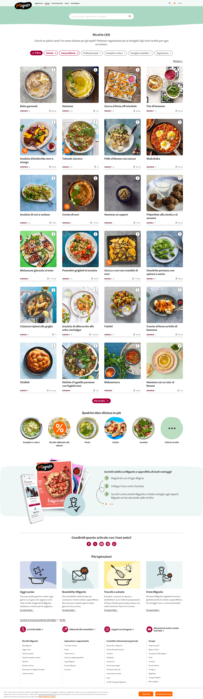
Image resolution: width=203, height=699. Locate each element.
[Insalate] (143, 432)
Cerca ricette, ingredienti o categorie (101, 16)
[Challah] (38, 368)
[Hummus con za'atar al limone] (164, 368)
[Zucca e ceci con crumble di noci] (122, 257)
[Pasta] (87, 432)
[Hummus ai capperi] (122, 201)
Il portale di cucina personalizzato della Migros (38, 620)
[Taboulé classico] (80, 145)
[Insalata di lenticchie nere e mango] (38, 145)
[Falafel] (122, 312)
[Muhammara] (122, 368)
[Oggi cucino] (38, 586)
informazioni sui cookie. (47, 696)
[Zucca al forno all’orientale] (122, 90)
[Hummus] (80, 90)
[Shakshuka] (164, 145)
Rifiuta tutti (146, 694)
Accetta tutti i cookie (164, 694)
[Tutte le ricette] (172, 432)
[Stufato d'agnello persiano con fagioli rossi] (80, 368)
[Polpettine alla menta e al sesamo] (164, 201)
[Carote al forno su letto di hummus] (164, 312)
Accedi (180, 3)
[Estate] (115, 432)
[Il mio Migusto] (164, 586)
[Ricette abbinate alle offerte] (59, 432)
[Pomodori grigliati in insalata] (80, 257)
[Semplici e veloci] (31, 432)
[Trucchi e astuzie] (122, 586)
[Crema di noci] (80, 201)
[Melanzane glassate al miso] (38, 257)
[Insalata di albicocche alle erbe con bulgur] (80, 312)
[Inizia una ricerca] (169, 3)
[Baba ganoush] (38, 90)
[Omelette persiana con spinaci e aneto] (164, 257)
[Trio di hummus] (164, 90)
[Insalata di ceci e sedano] (38, 201)
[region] (101, 694)
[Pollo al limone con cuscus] (122, 145)
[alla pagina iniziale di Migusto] (23, 4)
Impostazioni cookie (113, 673)
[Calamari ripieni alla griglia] (38, 312)
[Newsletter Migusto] (80, 586)
